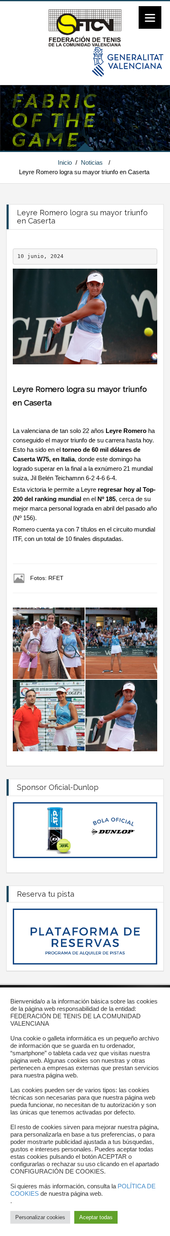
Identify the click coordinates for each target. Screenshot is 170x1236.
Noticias (92, 162)
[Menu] (150, 17)
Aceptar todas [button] (96, 1217)
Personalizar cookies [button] (40, 1217)
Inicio (65, 162)
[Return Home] (85, 27)
